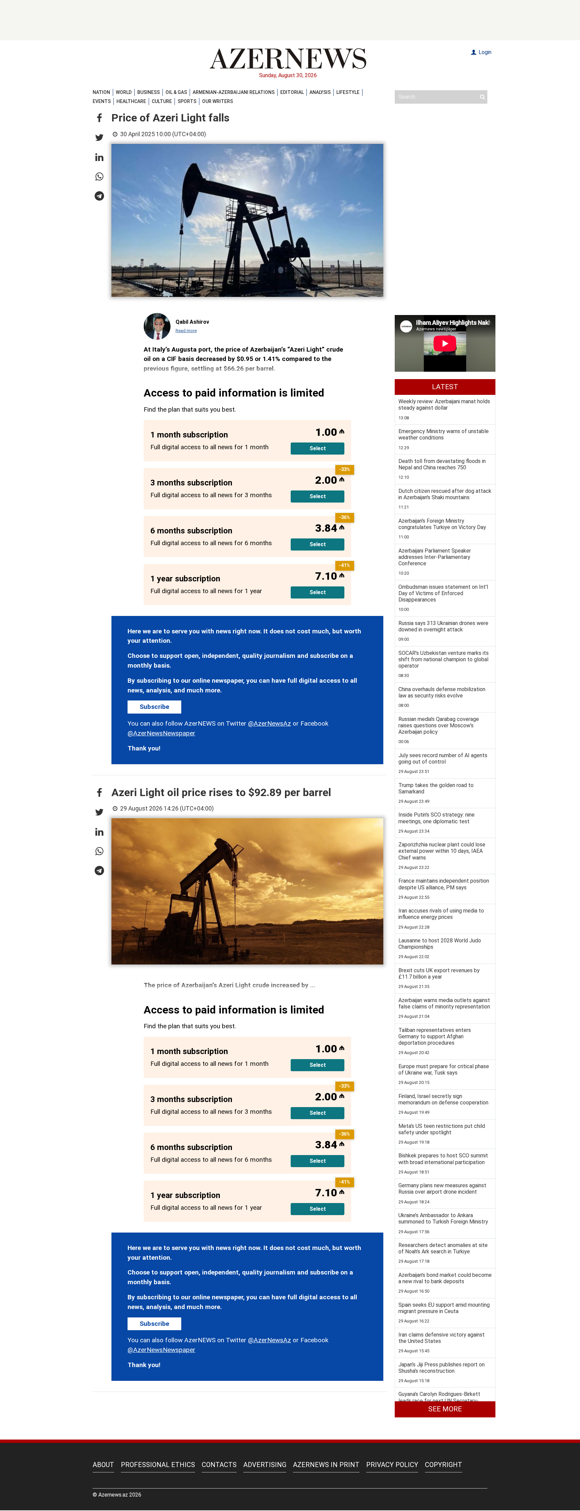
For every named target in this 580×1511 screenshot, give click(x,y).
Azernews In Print (326, 1465)
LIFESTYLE (347, 92)
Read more (186, 330)
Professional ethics (158, 1465)
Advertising (264, 1465)
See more (445, 1409)
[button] (99, 118)
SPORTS (187, 101)
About (103, 1465)
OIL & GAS (176, 92)
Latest (445, 387)
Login (484, 52)
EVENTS (102, 101)
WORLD (124, 92)
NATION (101, 92)
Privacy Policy (392, 1465)
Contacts (219, 1465)
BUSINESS (148, 92)
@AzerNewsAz (269, 723)
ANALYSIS (320, 92)
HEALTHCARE (131, 101)
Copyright (443, 1465)
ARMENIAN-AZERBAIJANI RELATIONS (234, 92)
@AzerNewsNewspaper (161, 733)
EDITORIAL (292, 92)
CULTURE (162, 101)
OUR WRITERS (217, 101)
